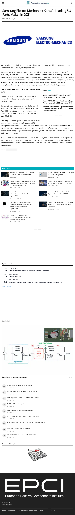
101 (58, 196)
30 (19, 222)
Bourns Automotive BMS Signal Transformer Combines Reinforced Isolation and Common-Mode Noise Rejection (58, 109)
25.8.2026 (51, 186)
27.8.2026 (51, 177)
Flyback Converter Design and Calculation (20, 410)
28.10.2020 (5, 19)
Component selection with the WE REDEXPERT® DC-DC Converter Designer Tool (35, 282)
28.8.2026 (13, 177)
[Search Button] (72, 3)
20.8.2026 (13, 198)
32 (19, 188)
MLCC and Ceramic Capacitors (16, 404)
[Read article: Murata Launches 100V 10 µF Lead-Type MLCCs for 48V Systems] (43, 174)
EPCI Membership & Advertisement (27, 510)
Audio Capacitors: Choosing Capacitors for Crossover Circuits (26, 422)
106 (20, 198)
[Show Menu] (3, 3)
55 (57, 186)
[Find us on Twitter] (54, 510)
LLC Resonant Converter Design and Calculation (22, 391)
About (41, 510)
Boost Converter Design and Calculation (19, 385)
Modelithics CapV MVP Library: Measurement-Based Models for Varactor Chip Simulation (20, 217)
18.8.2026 (13, 222)
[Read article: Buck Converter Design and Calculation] (37, 350)
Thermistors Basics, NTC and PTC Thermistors (21, 435)
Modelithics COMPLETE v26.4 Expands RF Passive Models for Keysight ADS (57, 96)
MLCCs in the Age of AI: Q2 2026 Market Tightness (23, 416)
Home (4, 510)
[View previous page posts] (56, 116)
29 (57, 177)
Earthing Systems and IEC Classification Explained (22, 398)
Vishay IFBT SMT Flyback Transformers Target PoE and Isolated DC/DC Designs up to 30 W (58, 102)
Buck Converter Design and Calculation (14, 377)
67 (19, 211)
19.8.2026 (13, 211)
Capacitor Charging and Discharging (18, 429)
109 (58, 209)
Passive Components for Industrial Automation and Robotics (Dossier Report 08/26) (21, 194)
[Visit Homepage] (37, 3)
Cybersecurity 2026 (15, 276)
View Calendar (6, 286)
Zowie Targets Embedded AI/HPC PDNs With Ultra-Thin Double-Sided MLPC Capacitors (60, 205)
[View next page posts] (60, 116)
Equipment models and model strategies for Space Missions (29, 271)
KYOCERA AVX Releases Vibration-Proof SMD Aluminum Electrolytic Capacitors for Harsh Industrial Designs (22, 183)
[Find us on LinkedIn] (51, 510)
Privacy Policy (11, 510)
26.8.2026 (13, 188)
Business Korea (11, 150)
